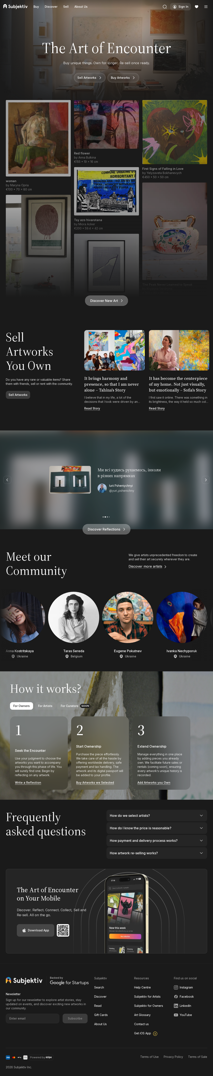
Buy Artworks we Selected (95, 782)
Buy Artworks (120, 77)
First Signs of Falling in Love (162, 168)
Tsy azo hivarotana (88, 220)
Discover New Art (104, 301)
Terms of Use (149, 1056)
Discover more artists (145, 566)
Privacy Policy (173, 1056)
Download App (38, 930)
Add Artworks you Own (153, 782)
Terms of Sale (197, 1056)
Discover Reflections (104, 529)
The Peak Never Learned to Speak (167, 284)
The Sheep (14, 302)
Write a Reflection (28, 782)
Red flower (82, 153)
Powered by (37, 1057)
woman (11, 181)
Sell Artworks (86, 77)
